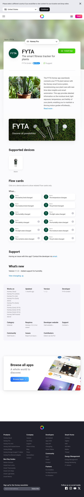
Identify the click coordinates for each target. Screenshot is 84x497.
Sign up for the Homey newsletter (16, 485)
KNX (66, 443)
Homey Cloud (8, 438)
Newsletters (30, 455)
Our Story (29, 441)
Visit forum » (11, 336)
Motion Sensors (8, 462)
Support (28, 443)
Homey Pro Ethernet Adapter (12, 455)
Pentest (48, 462)
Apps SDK (49, 441)
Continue (44, 9)
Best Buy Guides (9, 459)
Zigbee (67, 441)
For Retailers (49, 475)
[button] (20, 9)
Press (28, 452)
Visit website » (48, 325)
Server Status (50, 449)
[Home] (42, 16)
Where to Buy (30, 446)
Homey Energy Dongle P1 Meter (13, 452)
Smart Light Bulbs (9, 474)
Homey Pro (7, 441)
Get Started (49, 438)
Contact (28, 458)
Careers (28, 438)
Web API (48, 443)
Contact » (65, 325)
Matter (67, 449)
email (55, 256)
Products (7, 435)
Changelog (49, 446)
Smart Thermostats (10, 468)
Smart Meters (8, 476)
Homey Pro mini (8, 443)
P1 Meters (68, 465)
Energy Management (71, 459)
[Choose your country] (72, 16)
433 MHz (67, 446)
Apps (6, 40)
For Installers (50, 470)
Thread (67, 452)
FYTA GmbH (66, 291)
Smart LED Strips (9, 471)
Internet (9, 325)
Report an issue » (31, 336)
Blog (27, 449)
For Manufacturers (51, 472)
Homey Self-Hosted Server (12, 446)
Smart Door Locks (9, 465)
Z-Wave (67, 438)
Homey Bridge (8, 449)
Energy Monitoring (70, 462)
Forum (48, 459)
